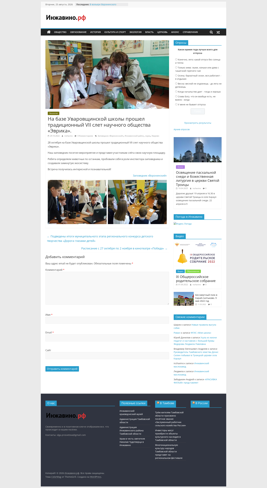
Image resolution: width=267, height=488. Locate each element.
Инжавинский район (134, 136)
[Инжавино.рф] (48, 32)
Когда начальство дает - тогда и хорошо (199, 91)
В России (201, 403)
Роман (177, 332)
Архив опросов (182, 129)
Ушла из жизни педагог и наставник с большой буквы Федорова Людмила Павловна (195, 340)
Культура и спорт (115, 32)
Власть (149, 32)
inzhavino (68, 136)
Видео (180, 271)
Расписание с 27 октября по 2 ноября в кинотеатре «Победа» (124, 248)
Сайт (48, 350)
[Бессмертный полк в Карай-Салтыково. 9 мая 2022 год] (184, 293)
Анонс (175, 32)
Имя (49, 314)
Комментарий (54, 269)
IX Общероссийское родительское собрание (196, 278)
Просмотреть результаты (197, 122)
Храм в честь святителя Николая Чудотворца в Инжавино (132, 442)
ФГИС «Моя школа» (201, 332)
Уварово (155, 136)
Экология (135, 32)
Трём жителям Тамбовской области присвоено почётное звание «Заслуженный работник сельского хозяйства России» (170, 419)
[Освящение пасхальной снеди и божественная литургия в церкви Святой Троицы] (198, 138)
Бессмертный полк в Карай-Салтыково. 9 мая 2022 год (206, 297)
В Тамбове (167, 403)
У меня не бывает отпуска (192, 104)
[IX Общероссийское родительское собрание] (198, 243)
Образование (78, 32)
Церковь (162, 32)
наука (147, 136)
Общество (60, 32)
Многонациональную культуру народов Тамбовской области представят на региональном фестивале (168, 451)
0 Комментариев (85, 136)
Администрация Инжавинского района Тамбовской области (132, 430)
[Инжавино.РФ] (65, 409)
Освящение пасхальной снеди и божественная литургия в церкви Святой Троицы (197, 178)
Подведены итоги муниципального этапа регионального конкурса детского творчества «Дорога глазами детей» (100, 238)
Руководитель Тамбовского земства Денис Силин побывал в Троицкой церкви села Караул (196, 355)
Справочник (190, 32)
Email (49, 332)
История (95, 32)
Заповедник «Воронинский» (110, 136)
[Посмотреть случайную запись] (218, 32)
